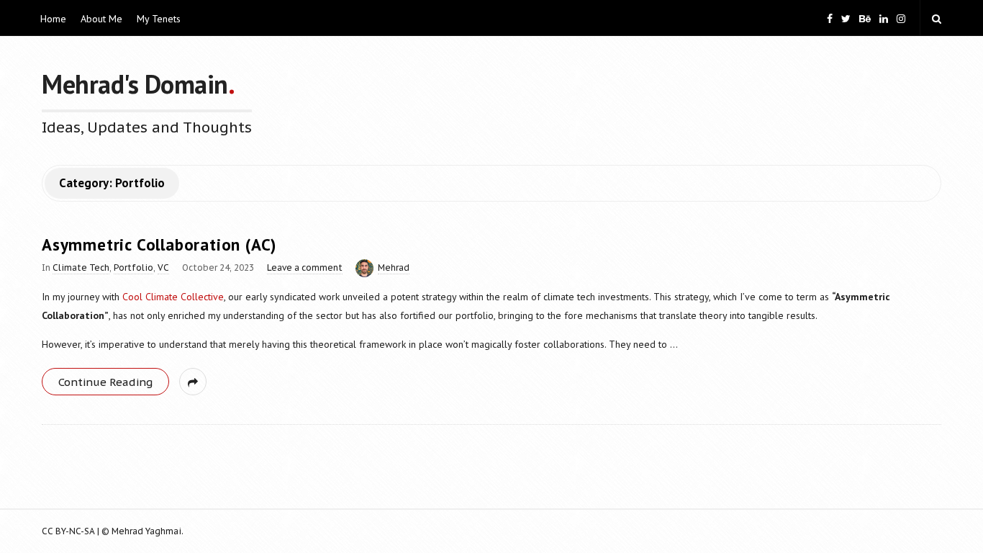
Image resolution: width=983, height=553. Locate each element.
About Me (101, 18)
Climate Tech (81, 267)
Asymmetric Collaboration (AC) (159, 244)
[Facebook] (830, 17)
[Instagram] (901, 17)
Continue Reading (105, 382)
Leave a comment (305, 267)
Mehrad (393, 267)
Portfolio (133, 267)
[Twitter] (846, 17)
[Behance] (865, 17)
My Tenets (159, 18)
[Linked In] (883, 17)
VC (163, 267)
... (672, 344)
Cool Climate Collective (173, 296)
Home (53, 18)
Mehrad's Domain (135, 84)
